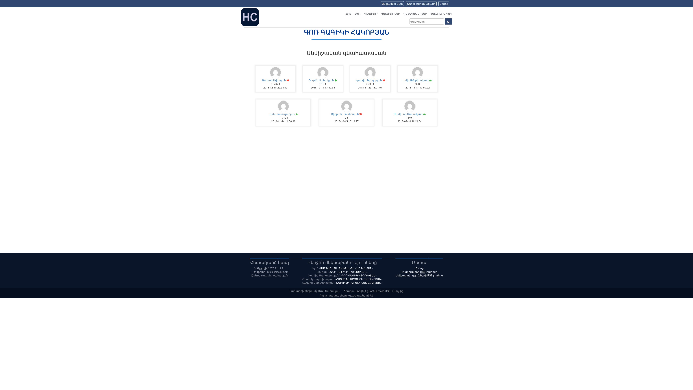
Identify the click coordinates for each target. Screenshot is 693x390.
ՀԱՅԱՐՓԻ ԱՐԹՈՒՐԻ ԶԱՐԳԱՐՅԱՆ (358, 279)
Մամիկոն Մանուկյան (408, 114)
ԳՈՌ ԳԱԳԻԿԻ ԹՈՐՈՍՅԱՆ (358, 275)
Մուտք (443, 3)
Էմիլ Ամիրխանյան (416, 80)
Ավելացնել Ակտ (392, 3)
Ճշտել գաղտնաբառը (421, 3)
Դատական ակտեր (415, 13)
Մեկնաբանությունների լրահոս (419, 275)
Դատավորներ (390, 13)
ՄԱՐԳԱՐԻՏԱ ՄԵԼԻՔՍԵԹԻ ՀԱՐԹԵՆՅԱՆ (346, 268)
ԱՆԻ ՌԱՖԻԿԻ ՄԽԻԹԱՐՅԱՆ (348, 272)
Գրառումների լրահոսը (419, 272)
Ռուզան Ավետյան (274, 80)
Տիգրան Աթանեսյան (345, 114)
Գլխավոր (371, 13)
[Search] (448, 21)
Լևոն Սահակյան (329, 291)
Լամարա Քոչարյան (282, 114)
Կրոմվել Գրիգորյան (369, 80)
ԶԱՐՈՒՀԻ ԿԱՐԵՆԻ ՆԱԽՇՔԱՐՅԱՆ (358, 282)
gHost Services (376, 291)
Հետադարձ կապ (441, 13)
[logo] (250, 17)
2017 (358, 13)
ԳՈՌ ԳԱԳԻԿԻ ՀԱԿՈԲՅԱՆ (346, 31)
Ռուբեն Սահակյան (322, 80)
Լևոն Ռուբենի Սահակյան (271, 275)
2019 (348, 13)
